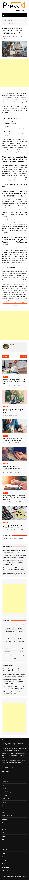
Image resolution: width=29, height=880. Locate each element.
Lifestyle (22, 645)
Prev (6, 356)
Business (20, 628)
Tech (14, 655)
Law (15, 645)
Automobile (21, 624)
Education (21, 631)
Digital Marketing (10, 631)
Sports (7, 655)
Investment (7, 645)
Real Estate (8, 651)
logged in (11, 538)
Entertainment (8, 635)
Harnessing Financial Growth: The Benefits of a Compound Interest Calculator (14, 497)
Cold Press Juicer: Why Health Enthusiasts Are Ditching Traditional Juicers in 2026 (14, 556)
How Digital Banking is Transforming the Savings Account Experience (11, 468)
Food (23, 635)
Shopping (22, 651)
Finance (5, 38)
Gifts (9, 638)
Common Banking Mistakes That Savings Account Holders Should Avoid (14, 381)
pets (22, 648)
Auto (14, 624)
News (14, 648)
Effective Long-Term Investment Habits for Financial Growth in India (13, 410)
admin (4, 36)
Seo (15, 651)
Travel (14, 658)
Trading (22, 655)
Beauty (8, 628)
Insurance (21, 641)
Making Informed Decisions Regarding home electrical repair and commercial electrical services (13, 562)
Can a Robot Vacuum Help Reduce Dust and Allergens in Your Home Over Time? (14, 568)
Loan (7, 648)
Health (19, 638)
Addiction (7, 624)
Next (23, 356)
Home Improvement (10, 641)
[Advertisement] (14, 73)
